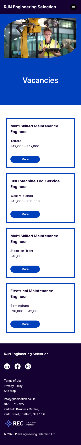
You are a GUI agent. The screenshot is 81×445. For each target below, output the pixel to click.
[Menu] (74, 7)
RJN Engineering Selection (30, 6)
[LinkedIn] (7, 366)
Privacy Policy (13, 386)
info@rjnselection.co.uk (19, 399)
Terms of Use (13, 380)
